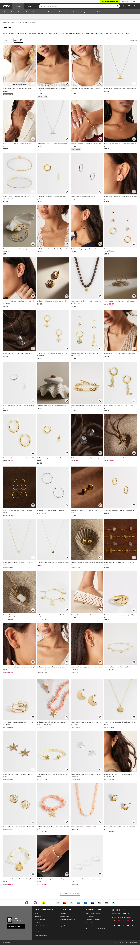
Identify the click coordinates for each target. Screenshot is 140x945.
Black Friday (89, 923)
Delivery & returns (40, 919)
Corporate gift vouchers (93, 919)
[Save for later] (33, 83)
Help (36, 913)
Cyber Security (64, 926)
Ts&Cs (126, 942)
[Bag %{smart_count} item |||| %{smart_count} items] (134, 6)
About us (63, 913)
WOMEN (18, 6)
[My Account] (123, 6)
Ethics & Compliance (41, 935)
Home (5, 22)
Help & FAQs (126, 1)
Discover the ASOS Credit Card (95, 929)
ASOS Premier (39, 923)
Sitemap (37, 929)
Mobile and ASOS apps (93, 913)
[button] (114, 920)
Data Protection (39, 932)
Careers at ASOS (65, 916)
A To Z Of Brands (23, 22)
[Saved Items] (129, 6)
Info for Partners (90, 926)
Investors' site (64, 923)
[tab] (6, 11)
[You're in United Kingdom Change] (134, 1)
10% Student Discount (41, 926)
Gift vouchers (90, 916)
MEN (30, 6)
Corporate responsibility (67, 919)
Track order (38, 916)
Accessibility (133, 942)
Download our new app (110, 1)
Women (12, 22)
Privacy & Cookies (118, 942)
